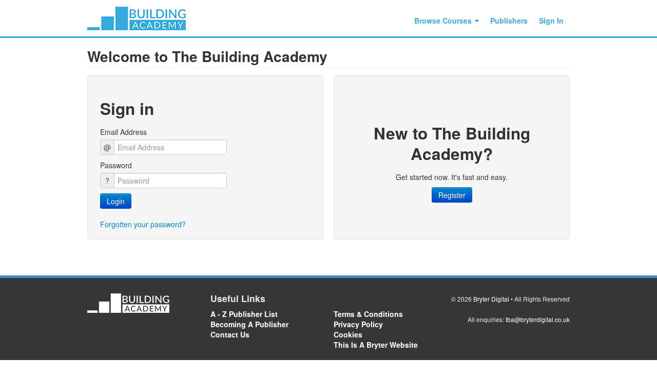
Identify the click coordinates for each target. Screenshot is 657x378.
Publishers (509, 20)
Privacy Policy (358, 324)
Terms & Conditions (368, 314)
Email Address (123, 132)
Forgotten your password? (143, 224)
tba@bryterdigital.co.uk (538, 319)
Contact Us (229, 334)
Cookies (348, 334)
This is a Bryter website (376, 345)
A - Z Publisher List (244, 314)
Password (116, 165)
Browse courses (444, 20)
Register (452, 195)
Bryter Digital (491, 298)
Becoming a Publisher (249, 324)
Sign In (551, 20)
